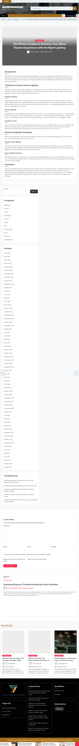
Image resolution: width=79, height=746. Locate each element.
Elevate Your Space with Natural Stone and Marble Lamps (19, 495)
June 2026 (7, 253)
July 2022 (7, 415)
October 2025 (8, 280)
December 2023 (9, 356)
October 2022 (8, 405)
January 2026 (8, 270)
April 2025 (7, 301)
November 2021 (8, 436)
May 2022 (7, 418)
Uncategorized (39, 40)
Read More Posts (59, 690)
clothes (6, 212)
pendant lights (8, 229)
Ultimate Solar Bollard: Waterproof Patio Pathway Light (20, 486)
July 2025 (7, 291)
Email (29, 546)
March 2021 (7, 460)
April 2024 (7, 343)
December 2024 (9, 315)
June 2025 (7, 294)
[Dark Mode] (63, 15)
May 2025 (7, 298)
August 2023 (8, 370)
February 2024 (8, 349)
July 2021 (7, 450)
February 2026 (8, 267)
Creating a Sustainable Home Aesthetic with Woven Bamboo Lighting (19, 490)
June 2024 (7, 336)
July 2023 (7, 374)
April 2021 (7, 456)
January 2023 (8, 394)
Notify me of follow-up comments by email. (14, 560)
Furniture (6, 219)
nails (5, 226)
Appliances (7, 205)
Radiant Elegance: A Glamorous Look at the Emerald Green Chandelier (65, 660)
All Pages (57, 694)
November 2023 (9, 360)
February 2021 (8, 463)
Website (54, 546)
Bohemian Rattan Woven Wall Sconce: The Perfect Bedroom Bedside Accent (18, 481)
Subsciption (5, 715)
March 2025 (7, 305)
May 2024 (7, 339)
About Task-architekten (9, 708)
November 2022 (9, 401)
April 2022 (7, 422)
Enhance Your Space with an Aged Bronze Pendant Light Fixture (38, 729)
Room (5, 232)
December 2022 (9, 398)
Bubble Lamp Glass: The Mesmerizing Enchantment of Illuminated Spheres (38, 660)
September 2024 (9, 325)
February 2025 (8, 308)
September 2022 (9, 408)
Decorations (7, 215)
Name (5, 546)
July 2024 (7, 332)
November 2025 (9, 277)
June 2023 (7, 377)
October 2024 (8, 322)
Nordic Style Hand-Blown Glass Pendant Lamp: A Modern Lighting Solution (21, 500)
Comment (6, 525)
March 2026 (7, 263)
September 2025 (9, 284)
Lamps (6, 222)
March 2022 (7, 425)
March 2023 (7, 387)
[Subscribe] (77, 15)
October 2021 (8, 439)
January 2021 (8, 467)
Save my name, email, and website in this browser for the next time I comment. (28, 554)
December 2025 (9, 274)
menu (3, 15)
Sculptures (7, 236)
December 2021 (8, 432)
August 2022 (8, 412)
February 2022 (8, 429)
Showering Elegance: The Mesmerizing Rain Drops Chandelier (30, 584)
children (6, 208)
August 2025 (8, 287)
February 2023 (8, 391)
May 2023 (7, 381)
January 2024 (8, 353)
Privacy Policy (6, 711)
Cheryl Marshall (35, 51)
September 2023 (9, 367)
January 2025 (8, 311)
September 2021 (9, 443)
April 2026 (7, 260)
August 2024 (8, 329)
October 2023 (8, 363)
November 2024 (9, 318)
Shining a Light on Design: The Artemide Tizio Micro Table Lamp (12, 660)
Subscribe (59, 709)
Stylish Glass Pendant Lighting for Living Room (30, 744)
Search (6, 188)
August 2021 (7, 446)
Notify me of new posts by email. (37, 559)
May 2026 (7, 256)
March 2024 (7, 346)
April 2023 (7, 384)
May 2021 (7, 453)
